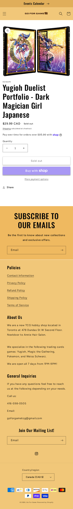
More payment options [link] (36, 179)
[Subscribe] (62, 250)
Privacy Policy (16, 283)
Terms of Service (18, 305)
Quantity (7, 141)
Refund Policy (16, 290)
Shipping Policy (17, 297)
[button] (4, 14)
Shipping (7, 128)
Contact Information (20, 275)
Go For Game (31, 502)
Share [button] (10, 187)
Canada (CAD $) (35, 477)
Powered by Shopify (45, 502)
